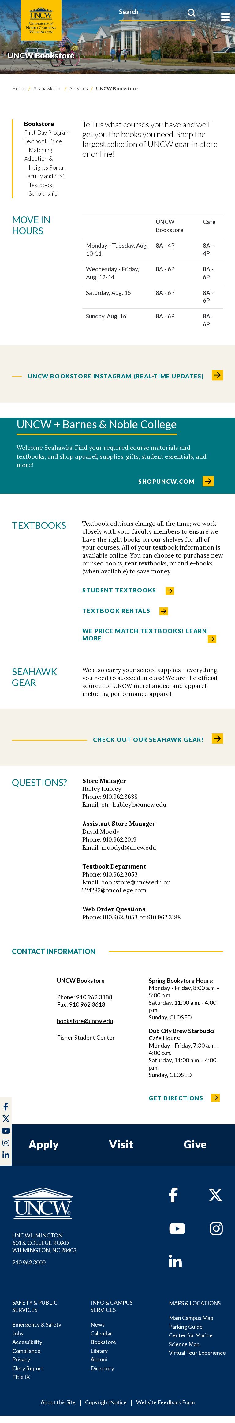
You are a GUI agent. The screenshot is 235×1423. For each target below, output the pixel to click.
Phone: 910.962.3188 (84, 997)
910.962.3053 (120, 874)
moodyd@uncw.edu (128, 847)
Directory (102, 1368)
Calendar (101, 1333)
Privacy (21, 1359)
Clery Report (27, 1368)
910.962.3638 (120, 796)
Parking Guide (186, 1326)
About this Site (58, 1402)
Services (78, 88)
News (98, 1324)
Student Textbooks (119, 590)
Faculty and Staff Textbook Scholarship (45, 184)
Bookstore (103, 1342)
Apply (43, 1144)
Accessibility (27, 1342)
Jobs (17, 1333)
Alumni (99, 1359)
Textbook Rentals (116, 610)
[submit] (191, 12)
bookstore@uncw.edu (131, 882)
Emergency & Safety (36, 1324)
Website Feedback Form (165, 1402)
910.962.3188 (164, 917)
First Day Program (46, 132)
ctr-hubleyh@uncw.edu (133, 804)
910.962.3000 (28, 1262)
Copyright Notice (106, 1402)
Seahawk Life (47, 88)
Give (195, 1144)
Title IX (21, 1376)
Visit (121, 1144)
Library (99, 1350)
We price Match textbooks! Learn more (144, 634)
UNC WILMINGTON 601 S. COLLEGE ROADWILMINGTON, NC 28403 (44, 1242)
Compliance (26, 1350)
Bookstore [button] (39, 123)
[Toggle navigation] (225, 17)
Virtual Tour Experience (197, 1352)
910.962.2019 (119, 839)
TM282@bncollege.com (114, 890)
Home (18, 88)
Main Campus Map (191, 1317)
